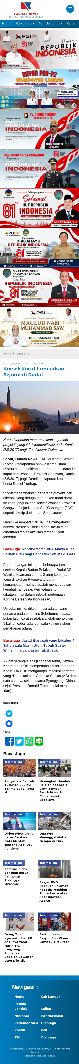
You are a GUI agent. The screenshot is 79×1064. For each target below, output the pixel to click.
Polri (44, 1030)
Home (6, 23)
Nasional (21, 1016)
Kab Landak (25, 23)
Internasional (21, 353)
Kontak (52, 1056)
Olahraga (48, 1023)
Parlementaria (25, 1023)
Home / (8, 353)
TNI (17, 1037)
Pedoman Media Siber (35, 1056)
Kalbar (72, 23)
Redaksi (35, 1052)
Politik (19, 1030)
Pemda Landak (50, 23)
